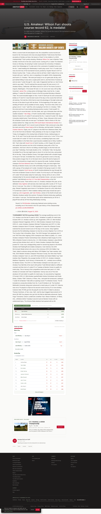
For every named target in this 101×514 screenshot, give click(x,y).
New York (28, 499)
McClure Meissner (24, 163)
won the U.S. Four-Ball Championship (37, 179)
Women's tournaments (17, 466)
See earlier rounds (19, 349)
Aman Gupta (29, 127)
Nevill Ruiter (23, 389)
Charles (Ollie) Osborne (26, 314)
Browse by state (16, 460)
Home (25, 21)
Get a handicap (16, 482)
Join (87, 6)
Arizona (33, 499)
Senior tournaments (17, 464)
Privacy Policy (41, 506)
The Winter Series (16, 476)
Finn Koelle (23, 368)
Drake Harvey (24, 371)
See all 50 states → (81, 499)
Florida (19, 499)
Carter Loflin (27, 345)
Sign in (82, 6)
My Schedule (15, 485)
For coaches (54, 464)
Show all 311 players (39, 392)
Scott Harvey (29, 170)
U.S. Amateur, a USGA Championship (75, 57)
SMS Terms (47, 506)
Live (48, 6)
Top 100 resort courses (18, 478)
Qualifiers (15, 480)
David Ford (29, 143)
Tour (41, 6)
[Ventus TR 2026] (39, 406)
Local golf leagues (17, 462)
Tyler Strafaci (37, 193)
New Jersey (57, 499)
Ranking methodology (56, 460)
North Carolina (43, 499)
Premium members (23, 320)
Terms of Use (33, 506)
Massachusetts (65, 499)
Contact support (16, 490)
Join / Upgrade (74, 460)
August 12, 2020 (33, 211)
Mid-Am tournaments (17, 468)
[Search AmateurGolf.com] (77, 6)
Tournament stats (19, 355)
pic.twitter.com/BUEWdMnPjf (25, 208)
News (55, 6)
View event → (78, 66)
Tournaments (32, 6)
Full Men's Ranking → (59, 320)
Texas (23, 499)
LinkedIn (24, 446)
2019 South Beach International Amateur (46, 123)
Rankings (51, 6)
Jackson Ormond (25, 374)
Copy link (30, 446)
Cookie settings (62, 506)
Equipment (59, 6)
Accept (37, 509)
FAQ (13, 492)
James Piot (22, 91)
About (72, 464)
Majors (44, 6)
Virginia (71, 499)
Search (84, 91)
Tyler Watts (23, 365)
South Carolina (51, 499)
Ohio (75, 499)
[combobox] (78, 91)
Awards (53, 462)
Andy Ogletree (22, 184)
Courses (37, 6)
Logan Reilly (27, 341)
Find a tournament (16, 458)
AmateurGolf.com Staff (33, 36)
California (15, 499)
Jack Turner (23, 380)
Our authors (73, 466)
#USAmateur (27, 203)
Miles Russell (24, 377)
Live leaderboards (36, 458)
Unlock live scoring (78, 69)
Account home (74, 462)
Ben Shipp (27, 114)
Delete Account (54, 506)
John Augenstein (24, 193)
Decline (32, 509)
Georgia (37, 499)
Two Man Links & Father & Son (19, 474)
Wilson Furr (46, 59)
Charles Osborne (18, 129)
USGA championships (17, 470)
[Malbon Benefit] (39, 46)
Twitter (19, 446)
